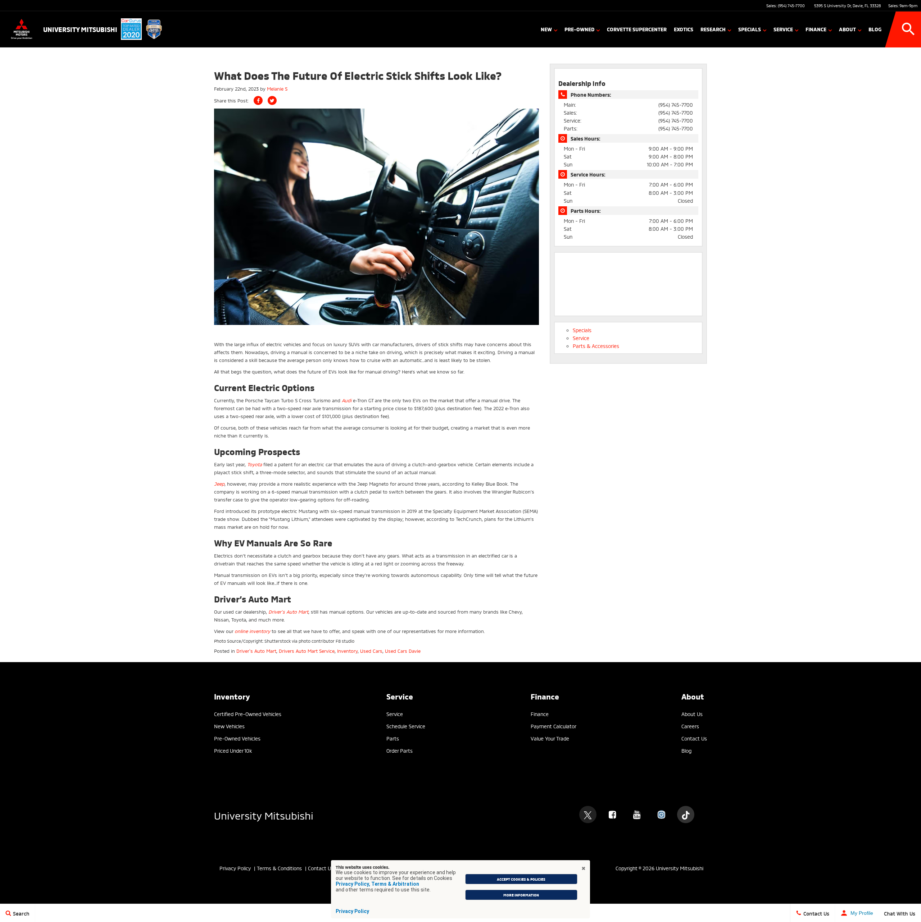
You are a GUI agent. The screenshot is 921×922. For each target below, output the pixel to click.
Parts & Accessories (596, 345)
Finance (816, 29)
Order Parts (399, 750)
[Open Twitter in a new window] (587, 814)
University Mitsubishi (263, 815)
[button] (908, 29)
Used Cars (371, 650)
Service (783, 29)
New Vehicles (229, 726)
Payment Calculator (553, 726)
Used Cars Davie (403, 650)
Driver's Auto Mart (256, 650)
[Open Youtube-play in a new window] (636, 814)
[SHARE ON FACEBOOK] (258, 100)
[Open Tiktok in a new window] (685, 814)
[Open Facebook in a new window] (612, 814)
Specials (749, 29)
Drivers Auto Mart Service (307, 650)
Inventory (347, 650)
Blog (874, 29)
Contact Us (694, 738)
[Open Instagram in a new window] (661, 814)
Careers (690, 726)
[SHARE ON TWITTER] (272, 100)
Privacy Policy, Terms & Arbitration (377, 884)
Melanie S (277, 88)
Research (713, 29)
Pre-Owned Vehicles (237, 738)
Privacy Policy (352, 911)
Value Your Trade (550, 738)
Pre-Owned (579, 29)
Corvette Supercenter (637, 29)
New (546, 29)
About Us (692, 713)
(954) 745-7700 (791, 5)
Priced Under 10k (233, 750)
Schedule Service (405, 726)
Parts (392, 738)
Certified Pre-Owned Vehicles (247, 713)
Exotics (683, 29)
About (847, 29)
